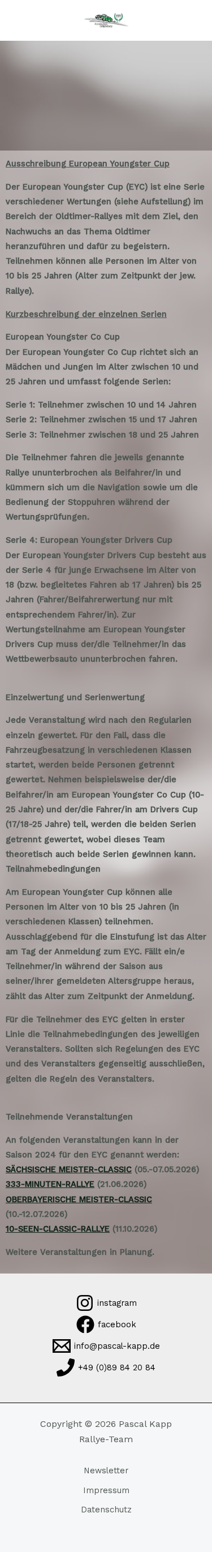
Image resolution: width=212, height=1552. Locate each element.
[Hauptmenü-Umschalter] (25, 20)
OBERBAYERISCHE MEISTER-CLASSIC (79, 1199)
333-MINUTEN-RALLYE (50, 1184)
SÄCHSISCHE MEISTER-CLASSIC (69, 1169)
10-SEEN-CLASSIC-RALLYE (58, 1229)
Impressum (106, 1490)
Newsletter (106, 1470)
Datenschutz (106, 1509)
